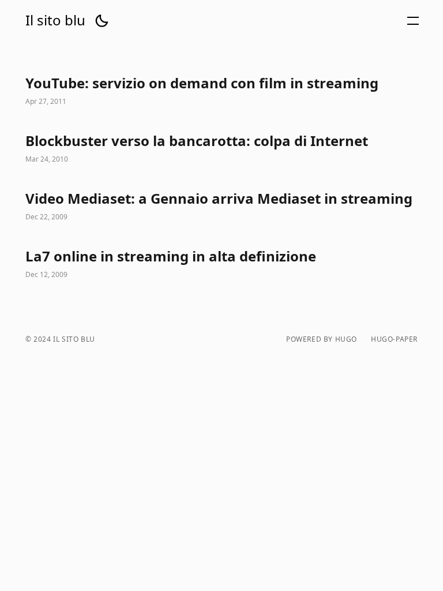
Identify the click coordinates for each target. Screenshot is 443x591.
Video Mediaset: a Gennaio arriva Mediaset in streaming (221, 206)
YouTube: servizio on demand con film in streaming (221, 91)
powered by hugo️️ (321, 339)
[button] (101, 21)
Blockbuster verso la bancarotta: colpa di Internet (221, 149)
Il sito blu (55, 20)
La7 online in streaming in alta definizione (221, 264)
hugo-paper (394, 339)
